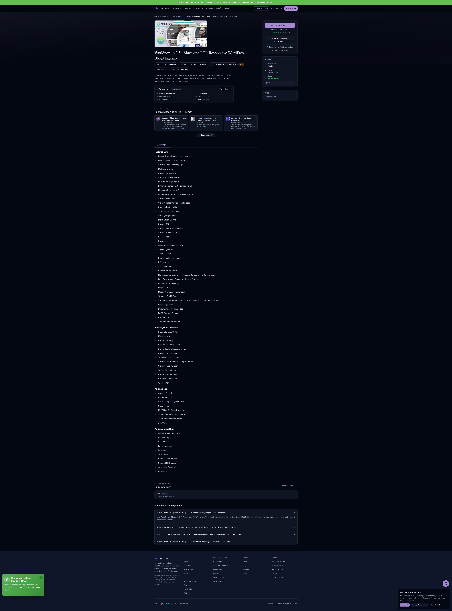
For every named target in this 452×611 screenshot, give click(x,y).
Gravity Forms (218, 577)
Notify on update (286, 47)
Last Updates (189, 589)
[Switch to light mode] (277, 8)
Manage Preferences (419, 605)
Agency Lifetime (190, 581)
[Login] (281, 8)
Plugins (176, 8)
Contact (246, 573)
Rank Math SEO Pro (220, 581)
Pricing (186, 577)
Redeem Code (266, 2)
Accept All (405, 605)
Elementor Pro (218, 561)
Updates (209, 8)
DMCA (274, 573)
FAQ (185, 593)
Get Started (291, 8)
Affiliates (246, 569)
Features (187, 585)
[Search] (272, 8)
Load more (207, 135)
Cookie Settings (278, 577)
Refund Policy (277, 569)
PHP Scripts (188, 569)
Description (164, 145)
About (245, 561)
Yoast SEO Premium (220, 565)
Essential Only (435, 605)
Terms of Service (278, 561)
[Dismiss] (41, 577)
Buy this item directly (281, 38)
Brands (186, 573)
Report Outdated (281, 50)
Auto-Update (262, 8)
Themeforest (177, 16)
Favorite (272, 47)
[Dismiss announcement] (449, 2)
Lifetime (226, 8)
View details (224, 89)
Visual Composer (165, 402)
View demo (273, 83)
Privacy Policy (277, 565)
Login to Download (281, 25)
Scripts (198, 8)
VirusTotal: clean (276, 32)
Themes (187, 8)
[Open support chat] (446, 583)
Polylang (162, 450)
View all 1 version (288, 485)
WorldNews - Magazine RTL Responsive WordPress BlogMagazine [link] (211, 16)
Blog (218, 8)
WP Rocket (217, 569)
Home (156, 16)
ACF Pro (216, 573)
